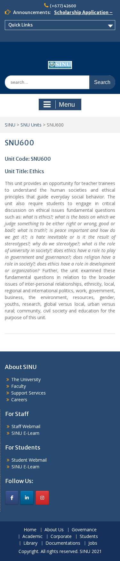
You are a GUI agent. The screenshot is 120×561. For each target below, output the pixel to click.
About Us (54, 530)
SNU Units (31, 125)
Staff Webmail (26, 426)
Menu (67, 104)
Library (30, 543)
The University (26, 379)
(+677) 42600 (63, 6)
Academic (32, 536)
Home (30, 530)
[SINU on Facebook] (12, 498)
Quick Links (20, 25)
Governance (84, 530)
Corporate (61, 536)
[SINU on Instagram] (42, 498)
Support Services (28, 393)
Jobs (92, 543)
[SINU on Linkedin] (27, 498)
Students (89, 536)
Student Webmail (29, 460)
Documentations (62, 543)
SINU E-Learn (25, 433)
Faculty (18, 386)
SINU (10, 125)
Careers (19, 399)
